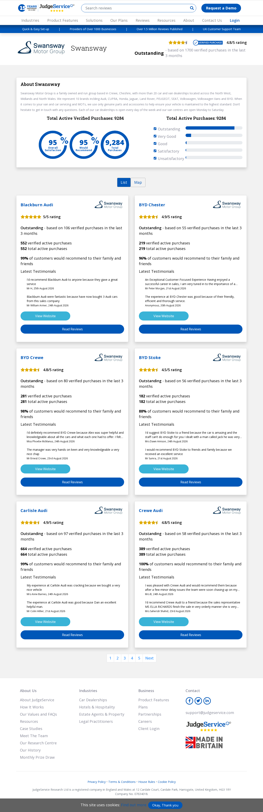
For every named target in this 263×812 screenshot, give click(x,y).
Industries (30, 20)
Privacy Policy (97, 782)
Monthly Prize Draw (37, 757)
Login (235, 20)
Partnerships (149, 714)
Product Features (62, 20)
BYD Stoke (150, 357)
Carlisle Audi (34, 510)
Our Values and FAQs (38, 714)
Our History (30, 750)
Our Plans (119, 20)
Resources (166, 20)
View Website (45, 316)
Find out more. (134, 804)
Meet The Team (34, 735)
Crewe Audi (151, 510)
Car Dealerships (93, 699)
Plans (143, 707)
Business (146, 690)
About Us (28, 690)
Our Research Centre (38, 742)
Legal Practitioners (96, 721)
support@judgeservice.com (210, 712)
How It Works (32, 707)
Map (138, 182)
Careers (145, 721)
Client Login (148, 728)
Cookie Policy (167, 782)
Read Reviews (72, 329)
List (124, 182)
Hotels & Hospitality (97, 707)
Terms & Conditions (122, 782)
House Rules (146, 782)
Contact (193, 690)
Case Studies (31, 728)
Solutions (94, 20)
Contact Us (212, 20)
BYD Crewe (32, 357)
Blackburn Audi (37, 205)
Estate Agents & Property (101, 714)
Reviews (143, 20)
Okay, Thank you (165, 805)
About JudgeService (37, 699)
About (188, 20)
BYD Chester (152, 205)
